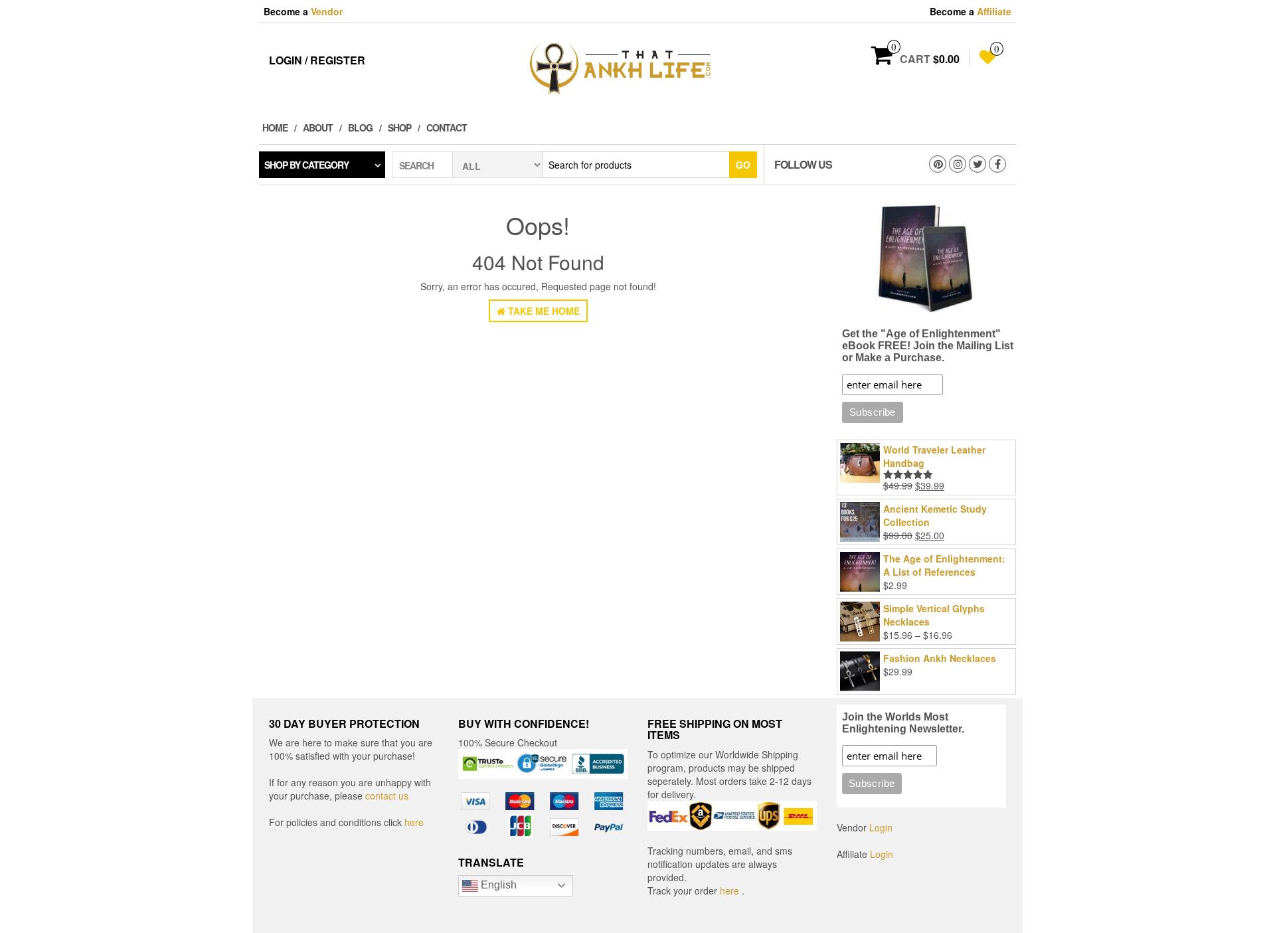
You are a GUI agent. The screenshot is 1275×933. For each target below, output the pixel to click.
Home (275, 127)
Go (743, 164)
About (318, 127)
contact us (386, 795)
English (497, 885)
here (414, 822)
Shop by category (306, 164)
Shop (399, 127)
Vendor (327, 11)
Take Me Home (542, 310)
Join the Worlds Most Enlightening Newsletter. (903, 722)
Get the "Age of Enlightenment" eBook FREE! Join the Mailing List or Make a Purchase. (927, 345)
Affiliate (994, 11)
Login (880, 827)
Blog (360, 127)
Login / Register (317, 60)
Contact (446, 127)
